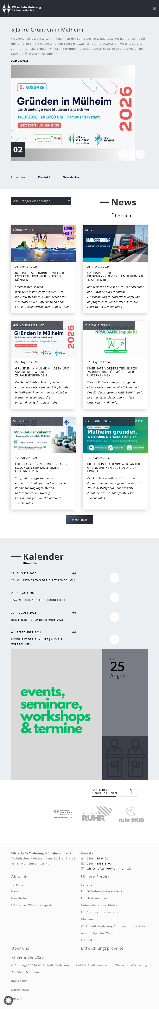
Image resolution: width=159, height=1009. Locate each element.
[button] (8, 1000)
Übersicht (122, 216)
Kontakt (44, 177)
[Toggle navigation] (154, 8)
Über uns (88, 919)
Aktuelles (20, 876)
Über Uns (18, 177)
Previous (123, 154)
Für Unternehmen (94, 898)
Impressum (19, 981)
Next (140, 154)
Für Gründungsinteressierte (101, 891)
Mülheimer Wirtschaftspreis (32, 905)
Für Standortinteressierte (100, 912)
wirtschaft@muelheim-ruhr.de (109, 868)
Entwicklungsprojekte (102, 948)
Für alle (86, 884)
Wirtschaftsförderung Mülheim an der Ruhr (113, 926)
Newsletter (71, 177)
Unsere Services (97, 876)
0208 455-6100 (97, 858)
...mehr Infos (60, 307)
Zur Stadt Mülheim (25, 972)
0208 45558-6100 (99, 863)
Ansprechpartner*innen (99, 933)
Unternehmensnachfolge (99, 905)
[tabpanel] (63, 812)
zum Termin (19, 60)
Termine (17, 884)
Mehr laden (79, 520)
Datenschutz (20, 990)
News (15, 891)
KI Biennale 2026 (27, 957)
